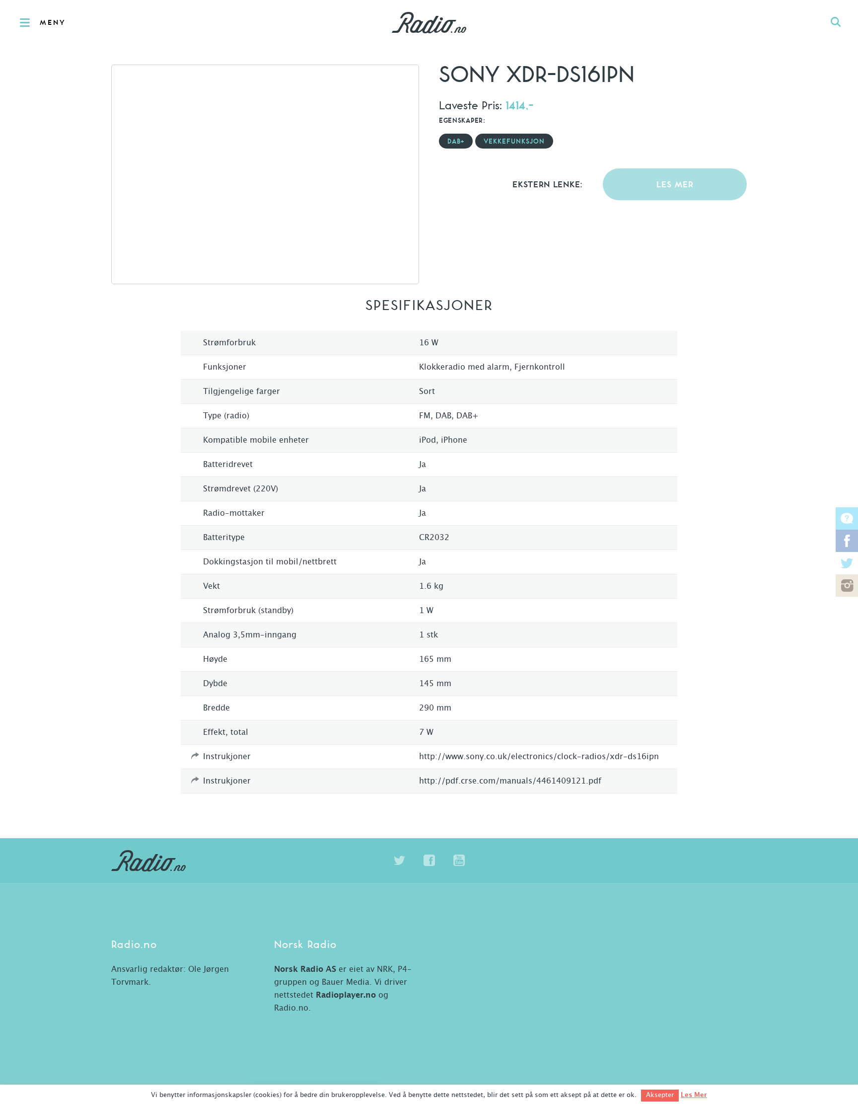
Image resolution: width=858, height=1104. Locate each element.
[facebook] (429, 860)
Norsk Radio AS (305, 969)
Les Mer (694, 1095)
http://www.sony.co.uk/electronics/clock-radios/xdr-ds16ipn (539, 757)
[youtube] (458, 860)
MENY (53, 22)
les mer (675, 185)
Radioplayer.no (346, 995)
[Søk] (835, 22)
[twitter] (399, 860)
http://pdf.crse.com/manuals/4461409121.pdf (510, 781)
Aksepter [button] (660, 1095)
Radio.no (429, 22)
